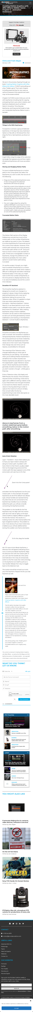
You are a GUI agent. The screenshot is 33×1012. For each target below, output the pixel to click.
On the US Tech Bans (10, 852)
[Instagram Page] (16, 924)
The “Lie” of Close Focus (18, 777)
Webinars (3, 954)
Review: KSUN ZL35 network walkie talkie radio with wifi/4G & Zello (19, 741)
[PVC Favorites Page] (27, 715)
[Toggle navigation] (30, 2)
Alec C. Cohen (12, 883)
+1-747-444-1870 (7, 933)
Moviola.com (4, 971)
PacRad (3, 966)
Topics (3, 949)
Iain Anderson (12, 853)
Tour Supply (4, 968)
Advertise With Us (6, 944)
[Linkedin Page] (20, 924)
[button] (30, 1000)
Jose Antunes (12, 914)
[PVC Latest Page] (27, 753)
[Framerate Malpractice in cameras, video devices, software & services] (16, 807)
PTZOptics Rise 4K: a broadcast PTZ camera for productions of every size (16, 911)
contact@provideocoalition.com (12, 936)
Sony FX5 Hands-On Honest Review (15, 881)
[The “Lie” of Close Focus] (7, 776)
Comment (27, 63)
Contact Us (4, 956)
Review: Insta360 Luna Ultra (19, 733)
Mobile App (4, 946)
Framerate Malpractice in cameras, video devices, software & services (15, 821)
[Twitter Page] (13, 924)
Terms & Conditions (22, 991)
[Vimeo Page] (23, 924)
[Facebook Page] (10, 924)
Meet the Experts (6, 951)
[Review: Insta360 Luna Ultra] (7, 732)
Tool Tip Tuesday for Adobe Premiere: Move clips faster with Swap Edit (19, 771)
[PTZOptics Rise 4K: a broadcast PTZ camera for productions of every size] (16, 897)
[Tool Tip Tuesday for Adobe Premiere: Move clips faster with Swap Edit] (7, 770)
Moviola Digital (5, 973)
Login (28, 671)
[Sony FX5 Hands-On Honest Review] (16, 867)
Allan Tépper (12, 824)
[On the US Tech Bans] (16, 838)
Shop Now (17, 54)
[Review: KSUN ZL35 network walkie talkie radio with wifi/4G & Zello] (7, 739)
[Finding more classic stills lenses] (7, 746)
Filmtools (4, 964)
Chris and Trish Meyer (11, 61)
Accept (16, 1008)
